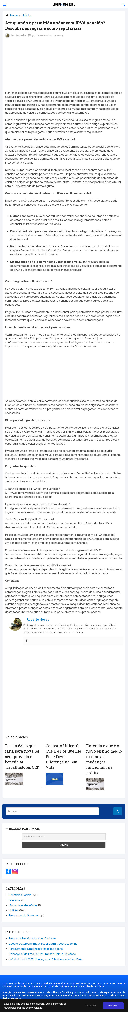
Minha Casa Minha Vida (23, 905)
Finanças (14, 900)
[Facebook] (26, 641)
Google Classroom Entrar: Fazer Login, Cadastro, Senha (43, 943)
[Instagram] (15, 871)
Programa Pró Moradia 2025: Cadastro (32, 938)
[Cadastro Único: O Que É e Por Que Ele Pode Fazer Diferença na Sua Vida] (55, 779)
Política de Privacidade (29, 1007)
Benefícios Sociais (20, 895)
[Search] (118, 811)
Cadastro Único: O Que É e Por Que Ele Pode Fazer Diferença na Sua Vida (63, 756)
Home (14, 15)
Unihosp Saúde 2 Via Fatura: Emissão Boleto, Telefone (42, 954)
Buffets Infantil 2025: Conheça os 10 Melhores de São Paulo (46, 959)
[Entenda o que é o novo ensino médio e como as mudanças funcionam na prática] (95, 784)
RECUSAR (91, 1006)
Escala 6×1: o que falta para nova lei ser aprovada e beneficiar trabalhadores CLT (22, 756)
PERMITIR (113, 1006)
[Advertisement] (64, 67)
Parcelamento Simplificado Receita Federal (36, 948)
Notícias (27, 15)
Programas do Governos (24, 915)
